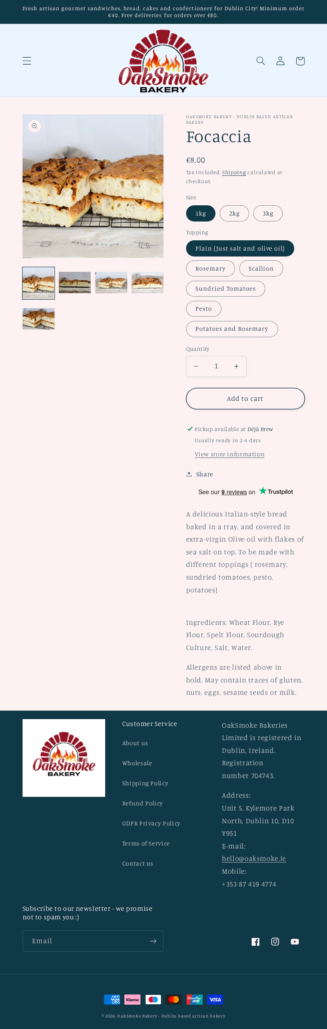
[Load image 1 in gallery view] (38, 283)
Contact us (137, 863)
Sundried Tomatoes (225, 288)
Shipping (234, 172)
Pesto (203, 308)
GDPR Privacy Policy (151, 823)
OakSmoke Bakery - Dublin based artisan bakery (171, 1015)
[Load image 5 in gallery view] (38, 319)
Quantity (197, 348)
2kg (234, 213)
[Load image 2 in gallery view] (75, 283)
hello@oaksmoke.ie (254, 858)
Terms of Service (146, 843)
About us (135, 742)
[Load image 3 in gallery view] (111, 283)
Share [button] (204, 474)
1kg (200, 213)
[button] (27, 61)
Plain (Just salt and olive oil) (240, 248)
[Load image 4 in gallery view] (148, 283)
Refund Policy (142, 803)
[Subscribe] (153, 940)
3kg (268, 213)
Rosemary (210, 268)
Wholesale (137, 763)
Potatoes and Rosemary (232, 328)
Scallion (261, 268)
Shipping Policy (145, 783)
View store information (229, 454)
